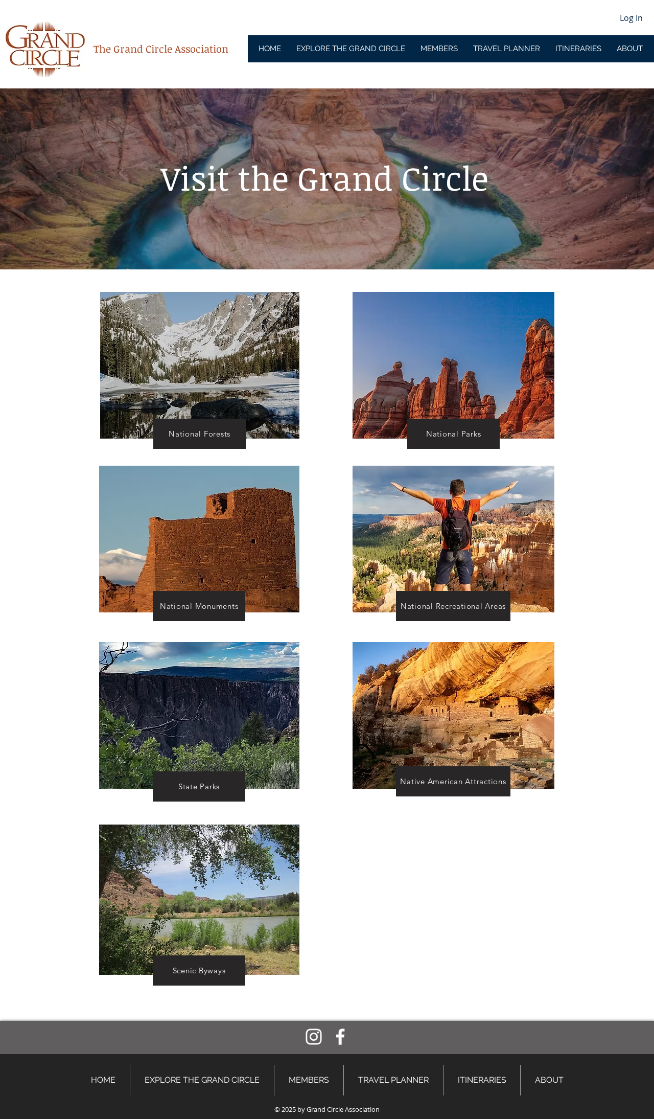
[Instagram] (313, 1036)
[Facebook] (340, 1036)
